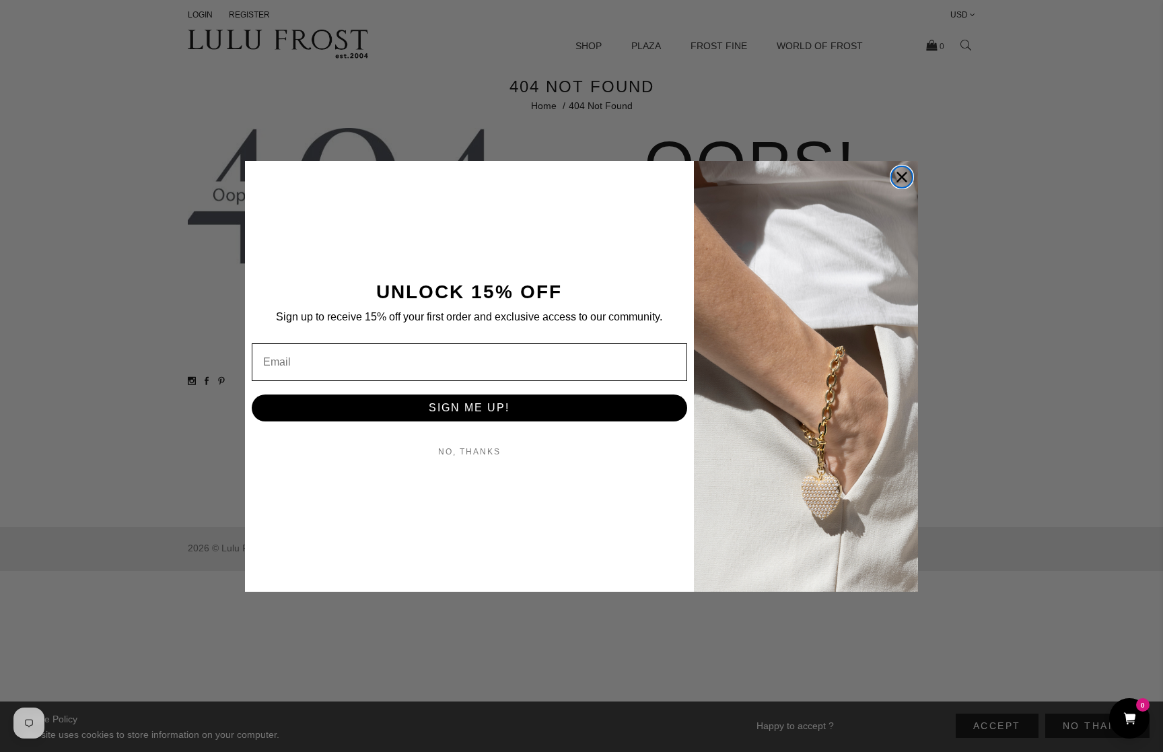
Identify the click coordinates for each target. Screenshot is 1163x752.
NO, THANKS (469, 451)
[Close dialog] (902, 177)
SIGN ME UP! (469, 407)
